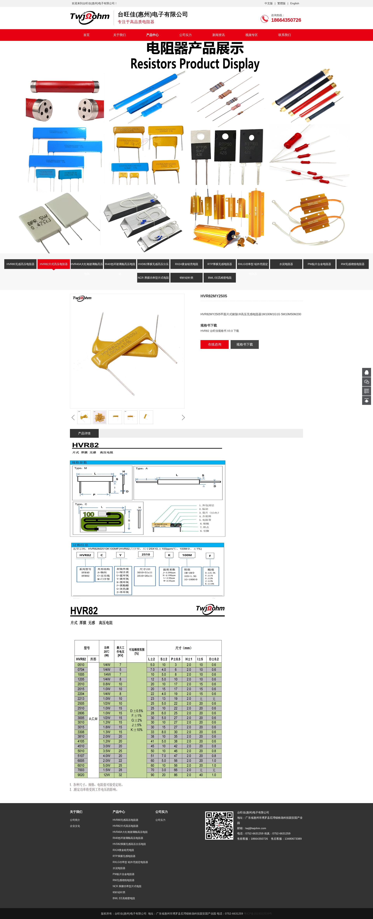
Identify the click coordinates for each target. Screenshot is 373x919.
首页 (86, 35)
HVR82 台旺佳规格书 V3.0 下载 (219, 330)
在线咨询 (214, 344)
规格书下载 (244, 344)
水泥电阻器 (286, 264)
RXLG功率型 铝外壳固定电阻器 (253, 266)
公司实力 (185, 35)
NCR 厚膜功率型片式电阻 (153, 277)
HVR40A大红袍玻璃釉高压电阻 (87, 266)
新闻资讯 (218, 35)
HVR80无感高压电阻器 (20, 264)
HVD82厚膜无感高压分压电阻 (153, 266)
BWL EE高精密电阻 (220, 277)
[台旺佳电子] (90, 17)
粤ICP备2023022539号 (258, 913)
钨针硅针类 (186, 277)
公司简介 (75, 819)
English (294, 3)
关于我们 (119, 35)
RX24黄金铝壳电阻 (186, 264)
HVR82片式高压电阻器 (54, 264)
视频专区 (251, 35)
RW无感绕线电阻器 (352, 264)
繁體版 (281, 3)
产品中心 (152, 35)
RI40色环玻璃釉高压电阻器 (120, 266)
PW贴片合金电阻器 (319, 264)
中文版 (269, 3)
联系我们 (284, 35)
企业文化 (75, 825)
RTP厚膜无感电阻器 (219, 264)
